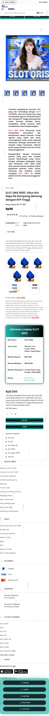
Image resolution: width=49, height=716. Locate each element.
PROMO (26, 682)
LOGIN (12, 16)
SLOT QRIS (10, 188)
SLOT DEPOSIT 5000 (8, 651)
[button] (41, 30)
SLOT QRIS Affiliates (8, 553)
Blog (2, 541)
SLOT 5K (3, 631)
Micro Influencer (6, 499)
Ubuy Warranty (6, 507)
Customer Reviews (7, 533)
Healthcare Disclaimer (9, 511)
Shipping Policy (6, 495)
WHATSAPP (26, 702)
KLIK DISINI (35, 318)
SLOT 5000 (4, 643)
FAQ (1, 545)
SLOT (2, 627)
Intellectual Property (8, 480)
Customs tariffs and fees (10, 492)
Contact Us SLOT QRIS (9, 472)
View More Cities (7, 655)
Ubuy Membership (7, 503)
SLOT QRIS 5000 (16, 130)
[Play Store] (21, 672)
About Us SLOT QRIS (8, 468)
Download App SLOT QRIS (10, 526)
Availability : (10, 224)
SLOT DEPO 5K (25, 173)
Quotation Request (8, 476)
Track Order (5, 488)
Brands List (4, 529)
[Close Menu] (2, 9)
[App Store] (7, 672)
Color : (11, 232)
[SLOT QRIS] (11, 9)
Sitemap (3, 484)
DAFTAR (37, 16)
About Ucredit (6, 549)
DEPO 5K (3, 635)
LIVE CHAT (26, 709)
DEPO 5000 (4, 647)
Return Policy (5, 537)
